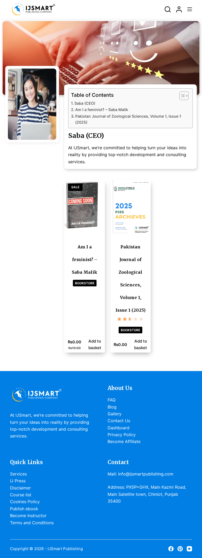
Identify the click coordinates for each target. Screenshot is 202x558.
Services (18, 474)
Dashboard (118, 427)
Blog (112, 407)
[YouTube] (189, 548)
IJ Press (18, 480)
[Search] (168, 9)
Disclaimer (20, 487)
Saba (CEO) (84, 103)
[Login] (179, 9)
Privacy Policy (122, 434)
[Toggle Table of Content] (181, 95)
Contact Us (119, 420)
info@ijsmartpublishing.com (145, 474)
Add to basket (94, 344)
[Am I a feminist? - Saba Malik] (84, 207)
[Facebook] (171, 548)
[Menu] (189, 9)
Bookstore (84, 283)
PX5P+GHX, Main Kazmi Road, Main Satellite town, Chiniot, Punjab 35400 (147, 494)
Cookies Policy (25, 501)
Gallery (115, 413)
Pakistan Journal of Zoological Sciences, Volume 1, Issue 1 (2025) (128, 119)
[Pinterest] (180, 548)
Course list (20, 494)
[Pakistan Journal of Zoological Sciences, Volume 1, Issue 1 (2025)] (130, 207)
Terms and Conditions (32, 522)
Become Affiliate (124, 441)
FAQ (111, 399)
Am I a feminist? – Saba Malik (101, 109)
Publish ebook (24, 508)
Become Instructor (28, 515)
